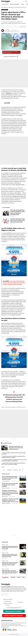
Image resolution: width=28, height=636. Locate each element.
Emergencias (7, 481)
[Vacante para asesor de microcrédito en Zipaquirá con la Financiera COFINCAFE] (23, 485)
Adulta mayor (9, 469)
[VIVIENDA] (14, 351)
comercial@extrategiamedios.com (14, 607)
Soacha (6, 496)
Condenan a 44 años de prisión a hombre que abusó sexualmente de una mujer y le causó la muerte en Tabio (9, 555)
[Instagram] (5, 594)
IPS (22, 469)
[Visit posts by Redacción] (2, 30)
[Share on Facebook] (4, 27)
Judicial (3, 496)
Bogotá (5, 7)
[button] (25, 1)
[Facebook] (2, 594)
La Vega (3, 481)
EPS (20, 469)
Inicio (2, 7)
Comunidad (8, 488)
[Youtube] (7, 594)
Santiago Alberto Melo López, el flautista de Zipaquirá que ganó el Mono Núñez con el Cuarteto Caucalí (10, 547)
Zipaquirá (3, 488)
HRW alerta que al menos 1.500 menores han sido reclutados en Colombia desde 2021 (16, 448)
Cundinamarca (13, 577)
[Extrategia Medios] (5, 1)
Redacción (8, 29)
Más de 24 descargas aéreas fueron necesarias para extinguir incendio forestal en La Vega (10, 478)
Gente (7, 544)
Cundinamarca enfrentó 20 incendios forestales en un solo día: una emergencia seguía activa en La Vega (10, 500)
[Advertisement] (14, 73)
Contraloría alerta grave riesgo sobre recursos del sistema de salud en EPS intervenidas (17, 220)
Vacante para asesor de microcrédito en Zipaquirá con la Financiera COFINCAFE (10, 485)
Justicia (6, 552)
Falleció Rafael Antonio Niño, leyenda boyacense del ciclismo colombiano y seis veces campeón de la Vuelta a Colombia (10, 571)
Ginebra (3, 544)
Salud (6, 9)
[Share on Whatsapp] (6, 27)
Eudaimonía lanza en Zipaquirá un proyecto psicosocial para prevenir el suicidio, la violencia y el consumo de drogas (10, 563)
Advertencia (15, 469)
